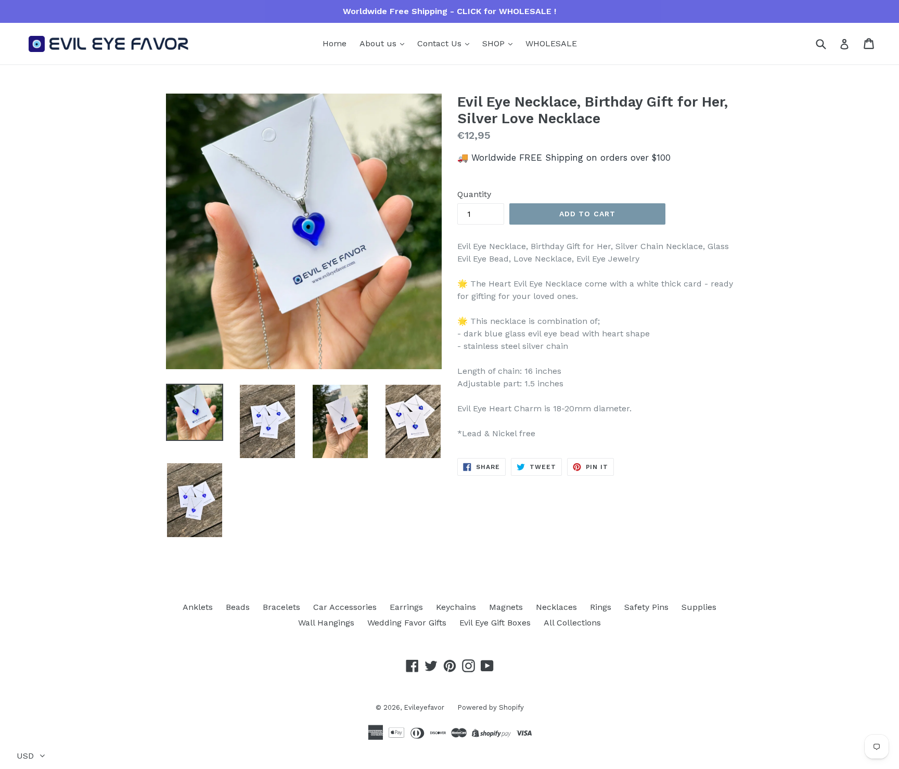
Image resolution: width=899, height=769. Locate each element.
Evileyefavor (424, 707)
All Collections (572, 623)
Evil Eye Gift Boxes (495, 623)
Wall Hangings (326, 623)
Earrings (406, 607)
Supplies (699, 607)
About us (379, 43)
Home (334, 43)
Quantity (474, 194)
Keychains (456, 607)
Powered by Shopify (490, 707)
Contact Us (440, 43)
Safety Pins (646, 607)
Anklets (198, 607)
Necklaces (556, 607)
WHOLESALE (551, 43)
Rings (600, 607)
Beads (238, 607)
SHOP (494, 43)
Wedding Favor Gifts (406, 623)
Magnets (506, 607)
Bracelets (281, 607)
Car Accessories (345, 607)
